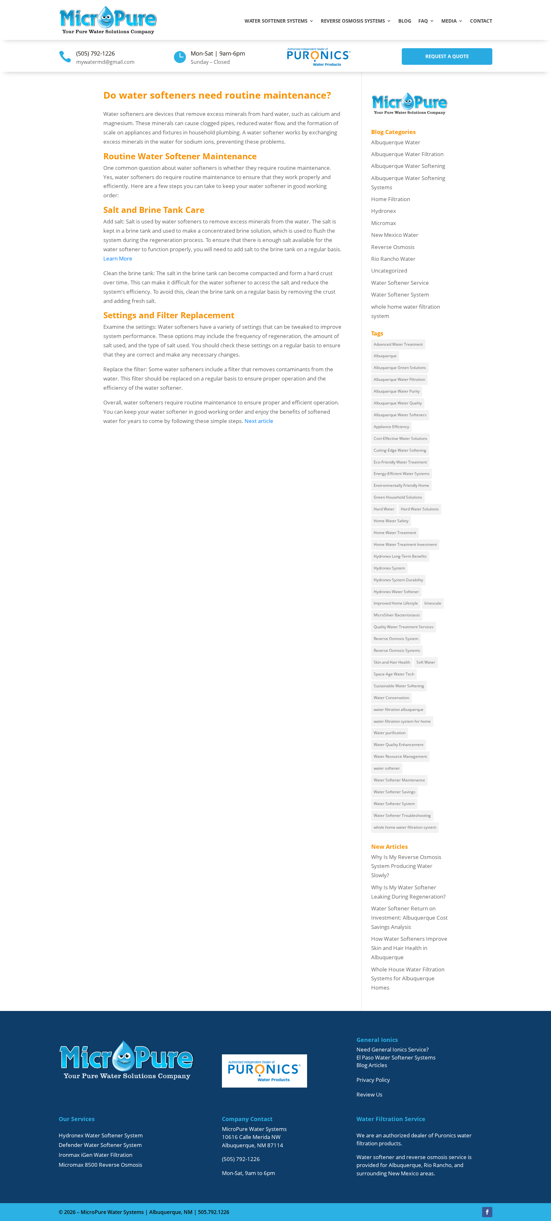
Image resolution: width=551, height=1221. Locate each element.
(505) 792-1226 (95, 53)
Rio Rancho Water (393, 258)
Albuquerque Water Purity (397, 391)
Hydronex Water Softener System (101, 1135)
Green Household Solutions (398, 497)
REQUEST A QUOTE (447, 56)
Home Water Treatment (395, 532)
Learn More (117, 258)
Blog (404, 21)
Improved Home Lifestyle (396, 603)
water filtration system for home (402, 721)
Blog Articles (371, 1065)
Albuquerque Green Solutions (400, 367)
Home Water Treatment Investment (405, 544)
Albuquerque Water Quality (398, 403)
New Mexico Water (394, 234)
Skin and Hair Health (392, 662)
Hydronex (383, 211)
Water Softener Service (400, 282)
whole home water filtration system (405, 827)
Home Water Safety (391, 521)
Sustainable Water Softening (399, 686)
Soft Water (425, 662)
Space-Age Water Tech (394, 674)
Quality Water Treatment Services (404, 626)
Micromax (383, 223)
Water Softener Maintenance (399, 780)
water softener (387, 768)
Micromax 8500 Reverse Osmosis (100, 1164)
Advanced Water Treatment (398, 344)
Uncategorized (389, 270)
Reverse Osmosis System (396, 638)
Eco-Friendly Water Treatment (400, 462)
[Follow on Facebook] (487, 1212)
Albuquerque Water (395, 142)
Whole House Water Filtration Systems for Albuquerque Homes (407, 978)
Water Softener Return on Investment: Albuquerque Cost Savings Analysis (409, 918)
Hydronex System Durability (398, 580)
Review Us (369, 1094)
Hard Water (384, 509)
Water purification (390, 732)
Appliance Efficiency (391, 426)
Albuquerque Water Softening (408, 166)
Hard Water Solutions (420, 509)
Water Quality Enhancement (398, 744)
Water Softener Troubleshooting (402, 815)
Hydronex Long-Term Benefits (400, 556)
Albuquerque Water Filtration (407, 154)
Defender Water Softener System (100, 1145)
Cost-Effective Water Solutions (400, 438)
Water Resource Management (400, 756)
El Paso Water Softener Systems (396, 1057)
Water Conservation (391, 697)
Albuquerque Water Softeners (400, 415)
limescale (432, 603)
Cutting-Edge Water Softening (400, 450)
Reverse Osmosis (393, 247)
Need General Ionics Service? (392, 1049)
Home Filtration (390, 199)
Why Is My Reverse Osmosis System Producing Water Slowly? (406, 866)
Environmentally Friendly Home (401, 485)
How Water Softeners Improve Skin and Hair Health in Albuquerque (409, 948)
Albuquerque (385, 355)
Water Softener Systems (276, 21)
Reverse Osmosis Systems (353, 21)
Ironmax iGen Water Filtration (95, 1154)
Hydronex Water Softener (396, 591)
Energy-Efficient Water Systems (402, 473)
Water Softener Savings (394, 792)
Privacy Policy (373, 1079)
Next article (259, 421)
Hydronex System (389, 568)
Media (449, 21)
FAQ (423, 21)
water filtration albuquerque (398, 709)
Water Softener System (400, 294)
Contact (481, 21)
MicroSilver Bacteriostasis (397, 615)
